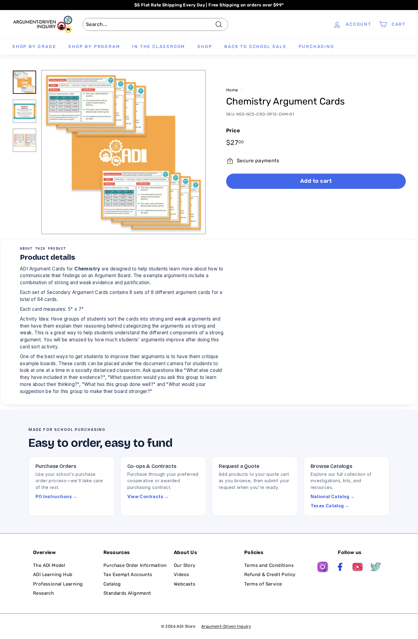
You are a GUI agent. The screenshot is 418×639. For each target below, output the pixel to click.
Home (232, 89)
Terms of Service (263, 584)
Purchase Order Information (134, 565)
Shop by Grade (34, 46)
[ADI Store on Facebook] (340, 568)
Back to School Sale (255, 46)
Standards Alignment (127, 593)
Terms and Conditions (269, 565)
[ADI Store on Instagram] (323, 568)
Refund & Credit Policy (270, 574)
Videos (181, 574)
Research (43, 593)
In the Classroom (158, 46)
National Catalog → (333, 496)
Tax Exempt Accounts (127, 574)
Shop (204, 46)
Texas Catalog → (330, 505)
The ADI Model (49, 565)
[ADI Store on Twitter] (376, 568)
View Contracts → (148, 496)
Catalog (112, 584)
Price (233, 130)
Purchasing (316, 46)
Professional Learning (58, 584)
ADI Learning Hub (52, 574)
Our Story (185, 565)
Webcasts (184, 584)
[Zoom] (123, 152)
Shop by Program (94, 46)
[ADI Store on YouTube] (358, 568)
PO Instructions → (56, 496)
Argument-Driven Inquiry (226, 626)
